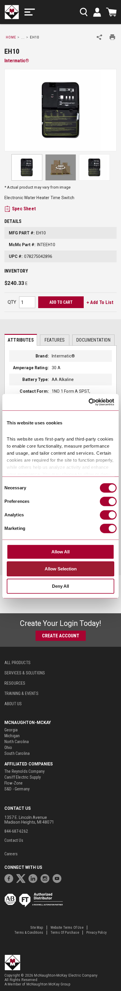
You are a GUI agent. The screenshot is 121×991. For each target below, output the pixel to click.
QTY (12, 302)
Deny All (60, 586)
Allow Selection (61, 568)
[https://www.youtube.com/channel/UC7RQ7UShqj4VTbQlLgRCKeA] (58, 878)
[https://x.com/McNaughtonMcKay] (22, 878)
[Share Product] (99, 37)
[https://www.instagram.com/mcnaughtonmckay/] (46, 878)
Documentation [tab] (93, 340)
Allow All (60, 551)
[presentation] (20, 340)
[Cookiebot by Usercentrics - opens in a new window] (88, 402)
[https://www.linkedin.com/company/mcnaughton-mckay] (34, 878)
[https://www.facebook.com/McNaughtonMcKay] (10, 878)
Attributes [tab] (21, 340)
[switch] (108, 501)
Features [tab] (54, 340)
